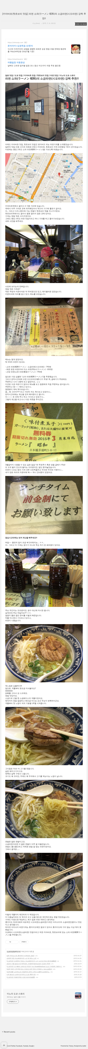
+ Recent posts (8, 1032)
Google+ (31, 1046)
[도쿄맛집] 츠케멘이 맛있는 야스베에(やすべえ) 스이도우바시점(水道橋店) (31, 961)
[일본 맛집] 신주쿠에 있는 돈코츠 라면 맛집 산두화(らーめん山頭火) (29, 969)
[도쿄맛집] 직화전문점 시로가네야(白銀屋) (21, 977)
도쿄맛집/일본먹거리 (14, 951)
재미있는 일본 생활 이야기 (16, 997)
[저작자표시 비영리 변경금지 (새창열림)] (31, 942)
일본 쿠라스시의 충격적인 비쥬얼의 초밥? (20, 956)
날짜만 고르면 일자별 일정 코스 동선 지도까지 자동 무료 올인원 (34, 65)
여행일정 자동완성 (16, 62)
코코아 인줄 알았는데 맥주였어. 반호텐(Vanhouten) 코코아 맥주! (28, 964)
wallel (84, 1046)
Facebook (19, 1046)
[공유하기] (13, 942)
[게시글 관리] (16, 942)
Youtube (25, 1046)
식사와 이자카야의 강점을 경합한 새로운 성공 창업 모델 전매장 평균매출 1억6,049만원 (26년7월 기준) (37, 50)
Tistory (71, 1046)
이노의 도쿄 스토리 (16, 993)
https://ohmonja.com (15, 42)
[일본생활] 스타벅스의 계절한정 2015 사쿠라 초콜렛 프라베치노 (28, 972)
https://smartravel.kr (15, 59)
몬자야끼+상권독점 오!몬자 (20, 46)
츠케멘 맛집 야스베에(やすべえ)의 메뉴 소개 (21, 958)
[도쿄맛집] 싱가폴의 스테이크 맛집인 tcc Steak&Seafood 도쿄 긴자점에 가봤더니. (34, 966)
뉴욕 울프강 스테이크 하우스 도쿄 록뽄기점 (21, 974)
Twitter (13, 1046)
